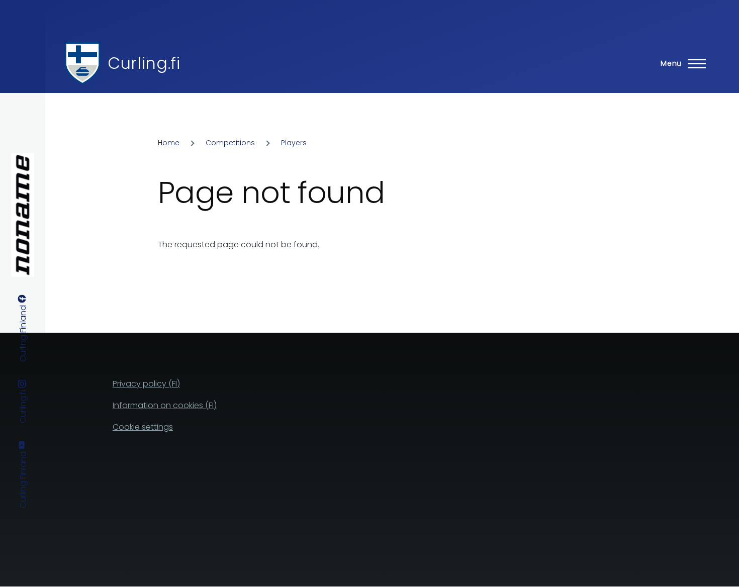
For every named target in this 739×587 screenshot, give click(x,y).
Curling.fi (144, 63)
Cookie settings (143, 427)
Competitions (230, 143)
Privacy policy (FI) (146, 383)
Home (168, 143)
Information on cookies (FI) (165, 405)
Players (294, 143)
